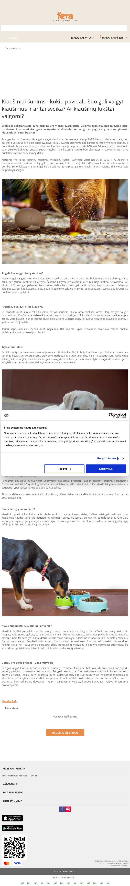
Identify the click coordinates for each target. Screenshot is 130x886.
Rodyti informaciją (108, 458)
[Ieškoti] (124, 27)
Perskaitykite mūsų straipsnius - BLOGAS (19, 775)
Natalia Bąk (9, 701)
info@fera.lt (124, 863)
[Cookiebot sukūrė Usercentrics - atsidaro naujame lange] (111, 415)
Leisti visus (106, 468)
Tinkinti (62, 468)
